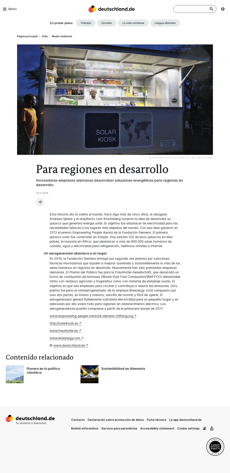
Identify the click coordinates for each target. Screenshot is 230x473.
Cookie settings (188, 428)
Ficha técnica (156, 420)
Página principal (27, 36)
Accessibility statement (157, 428)
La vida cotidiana (133, 22)
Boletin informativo (84, 428)
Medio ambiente (62, 36)
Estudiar (107, 22)
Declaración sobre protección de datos (116, 420)
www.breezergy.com (65, 338)
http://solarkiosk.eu (64, 323)
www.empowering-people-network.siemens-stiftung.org (91, 316)
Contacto (78, 420)
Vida (45, 36)
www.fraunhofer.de (64, 331)
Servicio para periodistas (119, 428)
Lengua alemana (165, 22)
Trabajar (85, 22)
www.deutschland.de (69, 345)
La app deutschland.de (185, 420)
